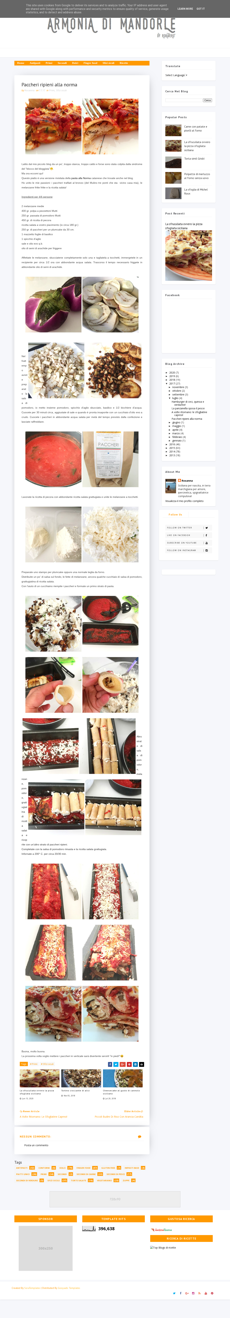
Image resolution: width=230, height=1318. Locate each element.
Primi (49, 63)
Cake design (24, 67)
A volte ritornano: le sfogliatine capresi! (189, 413)
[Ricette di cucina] (161, 1229)
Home (20, 63)
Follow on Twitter (179, 527)
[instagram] (193, 1293)
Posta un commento (36, 1145)
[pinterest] (212, 1293)
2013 (172, 455)
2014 (172, 451)
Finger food (90, 63)
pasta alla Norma (81, 178)
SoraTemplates (32, 1288)
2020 (172, 372)
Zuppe (126, 1180)
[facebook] (180, 1293)
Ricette (124, 63)
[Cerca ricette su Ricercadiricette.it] (163, 1247)
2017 (172, 383)
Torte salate (78, 1180)
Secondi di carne (86, 1174)
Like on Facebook (178, 535)
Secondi (62, 63)
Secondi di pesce (116, 1174)
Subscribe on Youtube (182, 543)
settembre (178, 394)
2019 (172, 376)
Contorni (44, 1168)
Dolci (75, 63)
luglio (175, 398)
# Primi (33, 1064)
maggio (177, 426)
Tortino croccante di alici (75, 1090)
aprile (175, 429)
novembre (178, 387)
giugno (176, 422)
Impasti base (132, 1168)
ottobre (177, 390)
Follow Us (175, 514)
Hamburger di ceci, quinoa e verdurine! (188, 403)
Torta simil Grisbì (194, 158)
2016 (172, 444)
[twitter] (174, 1293)
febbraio (177, 437)
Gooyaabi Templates (69, 1288)
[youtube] (205, 1293)
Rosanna (187, 480)
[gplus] (187, 1293)
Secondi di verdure (27, 1180)
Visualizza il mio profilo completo (184, 501)
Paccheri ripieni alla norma (187, 418)
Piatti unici (23, 1174)
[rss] (199, 1293)
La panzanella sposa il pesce (188, 408)
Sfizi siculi (108, 63)
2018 (172, 379)
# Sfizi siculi (47, 1064)
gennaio (177, 440)
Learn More (185, 8)
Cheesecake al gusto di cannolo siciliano (121, 1092)
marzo (176, 433)
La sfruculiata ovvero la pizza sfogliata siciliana (37, 1092)
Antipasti (35, 63)
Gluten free (108, 1168)
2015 (172, 448)
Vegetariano (104, 1180)
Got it (201, 8)
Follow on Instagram (181, 550)
